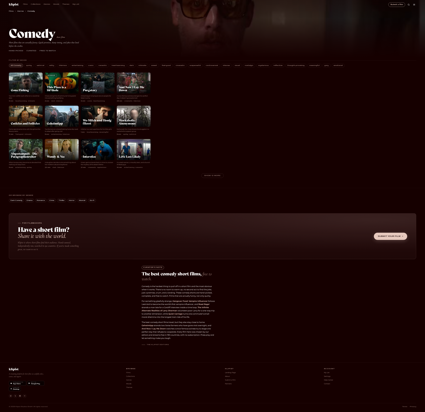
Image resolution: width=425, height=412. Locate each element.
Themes (65, 4)
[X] (15, 396)
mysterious (263, 65)
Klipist (14, 4)
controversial (212, 65)
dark (131, 65)
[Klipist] (14, 369)
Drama (29, 200)
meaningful (314, 65)
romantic (103, 65)
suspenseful (195, 65)
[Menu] (414, 5)
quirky (29, 65)
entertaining (77, 65)
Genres (47, 4)
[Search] (409, 5)
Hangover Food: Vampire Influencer (190, 301)
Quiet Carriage (175, 314)
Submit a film (396, 4)
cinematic (180, 65)
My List (75, 4)
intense (226, 65)
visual (237, 65)
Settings (327, 376)
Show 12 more (212, 175)
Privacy (413, 406)
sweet (154, 65)
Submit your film (389, 236)
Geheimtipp (147, 325)
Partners (228, 384)
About (227, 376)
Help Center (328, 380)
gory (326, 65)
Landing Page (230, 373)
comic (91, 65)
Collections (36, 4)
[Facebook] (20, 396)
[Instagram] (10, 396)
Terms (404, 406)
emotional (338, 65)
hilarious (63, 65)
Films (25, 4)
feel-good (166, 65)
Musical (82, 200)
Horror (72, 200)
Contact (327, 384)
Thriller (61, 200)
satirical (40, 65)
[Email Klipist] (24, 396)
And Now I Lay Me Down (154, 329)
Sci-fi (92, 200)
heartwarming (118, 65)
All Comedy (16, 65)
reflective (277, 65)
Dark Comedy (16, 200)
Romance (41, 200)
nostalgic (249, 65)
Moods (56, 4)
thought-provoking (295, 65)
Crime (51, 200)
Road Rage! (204, 304)
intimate (142, 65)
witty (51, 65)
